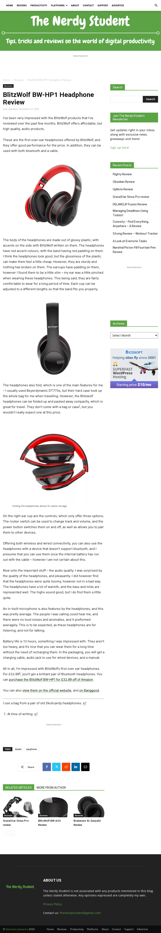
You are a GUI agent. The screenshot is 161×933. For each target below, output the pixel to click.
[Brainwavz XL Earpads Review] (89, 806)
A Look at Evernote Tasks (130, 241)
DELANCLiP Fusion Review (130, 204)
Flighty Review (122, 174)
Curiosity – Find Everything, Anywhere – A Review (131, 224)
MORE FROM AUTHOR (51, 787)
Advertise (118, 5)
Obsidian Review (124, 181)
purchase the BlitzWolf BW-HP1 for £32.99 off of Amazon (51, 679)
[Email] (85, 767)
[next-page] (12, 833)
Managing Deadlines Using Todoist (130, 213)
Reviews (22, 5)
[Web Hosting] (134, 387)
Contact (88, 5)
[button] (156, 6)
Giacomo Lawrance (17, 929)
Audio (18, 749)
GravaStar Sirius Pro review (131, 196)
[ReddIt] (66, 767)
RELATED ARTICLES (18, 787)
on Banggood (89, 690)
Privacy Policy (52, 904)
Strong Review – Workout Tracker (135, 233)
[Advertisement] (80, 64)
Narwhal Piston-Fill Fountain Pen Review (134, 250)
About (75, 5)
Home (9, 5)
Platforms (58, 5)
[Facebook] (47, 767)
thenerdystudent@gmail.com (80, 913)
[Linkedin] (75, 767)
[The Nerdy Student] (80, 31)
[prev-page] (5, 833)
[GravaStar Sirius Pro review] (18, 806)
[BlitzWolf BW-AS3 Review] (53, 806)
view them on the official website (46, 690)
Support (102, 5)
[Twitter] (56, 767)
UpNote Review (123, 189)
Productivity (38, 5)
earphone (31, 749)
